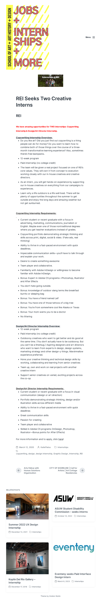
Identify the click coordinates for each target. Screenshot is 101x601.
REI (81, 453)
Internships (63, 447)
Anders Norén (54, 596)
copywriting (21, 453)
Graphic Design (60, 453)
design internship (44, 453)
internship (74, 453)
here (60, 439)
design (31, 453)
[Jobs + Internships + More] (27, 37)
